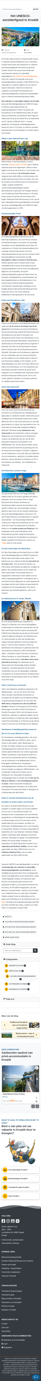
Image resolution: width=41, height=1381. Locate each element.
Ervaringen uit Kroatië (19, 989)
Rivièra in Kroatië (8, 1306)
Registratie (7, 1347)
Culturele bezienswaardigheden (11, 9)
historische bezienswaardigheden (20, 927)
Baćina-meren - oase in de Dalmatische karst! (25, 1035)
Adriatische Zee (16, 971)
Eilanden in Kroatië (9, 1310)
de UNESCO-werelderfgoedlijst (25, 76)
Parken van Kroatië (9, 1265)
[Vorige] (6, 1078)
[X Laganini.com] (17, 1221)
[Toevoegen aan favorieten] (37, 1068)
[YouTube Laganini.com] (13, 1221)
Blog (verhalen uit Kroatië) (11, 1298)
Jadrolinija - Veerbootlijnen (12, 1268)
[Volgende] (35, 1078)
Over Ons (5, 1327)
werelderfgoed (11, 937)
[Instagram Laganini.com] (8, 1221)
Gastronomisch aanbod (19, 984)
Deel (37, 9)
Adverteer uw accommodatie (14, 1340)
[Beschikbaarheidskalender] (36, 1101)
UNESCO (7, 916)
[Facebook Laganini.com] (3, 1221)
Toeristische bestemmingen (12, 1291)
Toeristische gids (8, 1295)
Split (3, 902)
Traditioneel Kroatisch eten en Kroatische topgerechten (18, 1025)
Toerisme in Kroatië (9, 1276)
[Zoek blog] (35, 950)
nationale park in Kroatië (18, 164)
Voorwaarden (7, 1243)
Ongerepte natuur (17, 965)
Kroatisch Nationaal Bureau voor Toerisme (17, 1261)
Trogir (4, 543)
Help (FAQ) (6, 1331)
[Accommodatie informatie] (36, 1097)
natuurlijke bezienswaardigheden (20, 932)
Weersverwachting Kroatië (11, 1257)
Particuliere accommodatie (11, 1302)
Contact (4, 1324)
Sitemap (16, 1243)
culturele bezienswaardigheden (19, 922)
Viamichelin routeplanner (11, 1272)
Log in (5, 1344)
